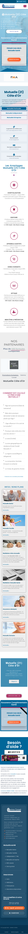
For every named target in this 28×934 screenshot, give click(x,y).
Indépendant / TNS (12, 856)
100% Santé (10, 863)
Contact (6, 932)
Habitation (9, 882)
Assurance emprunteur (13, 889)
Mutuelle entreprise (12, 860)
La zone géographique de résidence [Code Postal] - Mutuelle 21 (13, 446)
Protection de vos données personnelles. (14, 476)
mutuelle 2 (13, 774)
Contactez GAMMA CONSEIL (8, 791)
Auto (7, 879)
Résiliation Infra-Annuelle (11, 553)
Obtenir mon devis (14, 59)
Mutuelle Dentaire (9, 635)
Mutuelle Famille (8, 528)
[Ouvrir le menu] (25, 6)
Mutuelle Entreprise (14, 118)
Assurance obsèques (10, 609)
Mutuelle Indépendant (14, 113)
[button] (14, 31)
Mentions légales (15, 932)
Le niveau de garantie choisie (14, 469)
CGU (22, 932)
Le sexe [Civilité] (10, 439)
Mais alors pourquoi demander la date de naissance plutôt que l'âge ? (14, 416)
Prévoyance (10, 886)
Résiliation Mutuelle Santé (11, 583)
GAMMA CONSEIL (14, 927)
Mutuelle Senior (8, 503)
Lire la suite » (6, 510)
